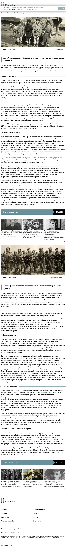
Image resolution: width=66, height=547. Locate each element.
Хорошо (61, 8)
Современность (39, 509)
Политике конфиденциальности (27, 9)
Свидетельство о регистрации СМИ (11, 529)
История (4, 509)
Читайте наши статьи (33, 212)
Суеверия (36, 513)
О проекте (37, 521)
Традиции (5, 517)
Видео (35, 517)
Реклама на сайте (8, 521)
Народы (4, 513)
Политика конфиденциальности (10, 532)
